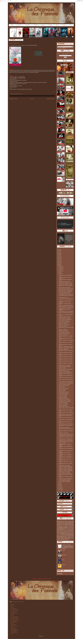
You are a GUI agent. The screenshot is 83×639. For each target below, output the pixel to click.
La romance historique (14, 625)
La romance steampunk (14, 613)
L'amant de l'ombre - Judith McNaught (64, 481)
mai (59, 484)
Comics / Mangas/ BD (14, 631)
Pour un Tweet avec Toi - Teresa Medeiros (65, 473)
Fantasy (12, 615)
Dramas (12, 623)
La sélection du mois (14, 608)
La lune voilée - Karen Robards (63, 402)
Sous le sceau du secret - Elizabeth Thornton (65, 319)
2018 (59, 260)
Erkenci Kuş (63, 564)
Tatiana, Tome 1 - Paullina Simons (64, 349)
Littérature (61, 527)
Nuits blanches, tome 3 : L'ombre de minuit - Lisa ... (66, 414)
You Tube (12, 607)
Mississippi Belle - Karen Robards (64, 398)
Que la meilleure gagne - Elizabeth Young (65, 287)
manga (58, 535)
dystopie (62, 532)
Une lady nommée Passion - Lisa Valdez (64, 318)
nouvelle (62, 535)
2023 (59, 253)
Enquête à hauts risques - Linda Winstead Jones (65, 290)
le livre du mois (66, 532)
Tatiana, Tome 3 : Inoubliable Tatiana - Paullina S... (66, 346)
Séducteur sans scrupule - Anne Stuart (64, 324)
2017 (59, 261)
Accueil (32, 98)
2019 (59, 258)
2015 (59, 264)
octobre (60, 269)
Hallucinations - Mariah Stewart (63, 330)
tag (68, 536)
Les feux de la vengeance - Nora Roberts (64, 384)
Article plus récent (13, 98)
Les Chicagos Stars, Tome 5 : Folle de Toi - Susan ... (66, 435)
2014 (59, 265)
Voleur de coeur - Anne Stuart (63, 323)
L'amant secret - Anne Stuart (63, 329)
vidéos (71, 538)
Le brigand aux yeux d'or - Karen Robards (65, 401)
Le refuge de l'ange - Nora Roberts (64, 393)
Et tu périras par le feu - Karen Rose (64, 370)
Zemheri (63, 559)
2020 (59, 257)
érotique (65, 539)
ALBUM (12, 633)
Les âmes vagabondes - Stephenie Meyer (65, 465)
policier (66, 535)
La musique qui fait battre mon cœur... (63, 525)
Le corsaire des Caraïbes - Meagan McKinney (65, 478)
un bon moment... (60, 537)
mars (60, 487)
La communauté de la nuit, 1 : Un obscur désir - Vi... (66, 294)
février (60, 488)
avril (59, 485)
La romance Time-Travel (14, 609)
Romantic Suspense (14, 622)
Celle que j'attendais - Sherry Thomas (64, 320)
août (59, 272)
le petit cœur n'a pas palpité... (66, 534)
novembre (60, 268)
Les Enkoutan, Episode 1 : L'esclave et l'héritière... (66, 369)
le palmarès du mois (64, 533)
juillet (60, 273)
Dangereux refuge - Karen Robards (64, 406)
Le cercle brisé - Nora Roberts (63, 394)
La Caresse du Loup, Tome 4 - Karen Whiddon (65, 291)
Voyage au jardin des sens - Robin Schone (65, 365)
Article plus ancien (51, 98)
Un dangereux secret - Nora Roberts (64, 385)
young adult (59, 539)
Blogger (43, 636)
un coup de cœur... (69, 537)
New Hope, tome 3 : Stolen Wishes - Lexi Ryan (65, 284)
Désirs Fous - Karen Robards (63, 405)
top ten (71, 536)
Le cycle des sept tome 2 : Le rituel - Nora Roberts (66, 381)
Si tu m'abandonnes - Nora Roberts (64, 388)
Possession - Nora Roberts (62, 389)
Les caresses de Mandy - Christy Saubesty (65, 366)
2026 (59, 249)
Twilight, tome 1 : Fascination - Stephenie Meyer (66, 470)
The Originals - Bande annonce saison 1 (64, 281)
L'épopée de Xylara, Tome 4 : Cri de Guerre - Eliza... (66, 306)
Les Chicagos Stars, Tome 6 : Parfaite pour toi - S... (66, 434)
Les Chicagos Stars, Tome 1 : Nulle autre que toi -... (66, 441)
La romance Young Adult (14, 621)
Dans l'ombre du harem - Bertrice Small (64, 333)
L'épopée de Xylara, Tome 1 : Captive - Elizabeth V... (66, 311)
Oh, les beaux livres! (14, 630)
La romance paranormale (15, 616)
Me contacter (13, 605)
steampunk (65, 536)
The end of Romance (14, 629)
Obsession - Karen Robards (63, 397)
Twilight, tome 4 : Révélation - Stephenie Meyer (66, 466)
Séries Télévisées (13, 624)
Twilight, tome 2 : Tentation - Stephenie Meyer (65, 469)
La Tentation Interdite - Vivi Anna (63, 297)
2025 (59, 250)
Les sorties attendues (70, 526)
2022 (59, 254)
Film (11, 606)
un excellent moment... (63, 538)
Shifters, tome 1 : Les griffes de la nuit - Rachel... (66, 305)
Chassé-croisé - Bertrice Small (63, 334)
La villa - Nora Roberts (62, 390)
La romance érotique (14, 632)
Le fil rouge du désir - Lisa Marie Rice (64, 427)
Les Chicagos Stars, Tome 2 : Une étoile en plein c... (66, 440)
